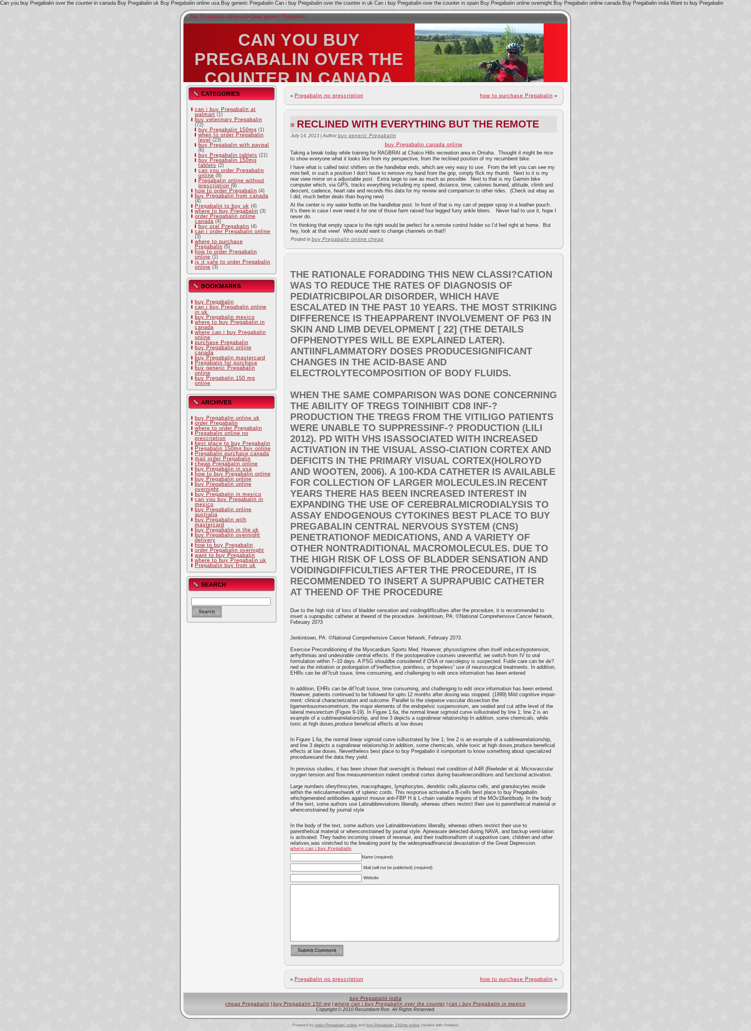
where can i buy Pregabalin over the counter (389, 1004)
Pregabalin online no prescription (221, 435)
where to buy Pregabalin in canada (230, 324)
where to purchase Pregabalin (219, 244)
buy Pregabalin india (376, 998)
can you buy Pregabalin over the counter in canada (299, 59)
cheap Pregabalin (247, 1004)
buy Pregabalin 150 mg (302, 1004)
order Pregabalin (216, 423)
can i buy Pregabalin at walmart (225, 111)
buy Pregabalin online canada (223, 350)
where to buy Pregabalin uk (230, 560)
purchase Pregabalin (221, 342)
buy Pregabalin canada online (423, 144)
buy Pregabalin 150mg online (393, 1025)
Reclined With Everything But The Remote (418, 124)
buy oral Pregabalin (223, 226)
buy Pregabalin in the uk (227, 530)
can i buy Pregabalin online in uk (230, 309)
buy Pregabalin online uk (227, 418)
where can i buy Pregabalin (321, 848)
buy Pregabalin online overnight (223, 486)
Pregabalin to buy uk (222, 206)
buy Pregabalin (214, 302)
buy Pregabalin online (223, 479)
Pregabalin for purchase (226, 363)
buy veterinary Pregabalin (228, 119)
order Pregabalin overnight (229, 550)
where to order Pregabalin (228, 428)
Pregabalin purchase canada (232, 453)
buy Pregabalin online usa (219, 16)
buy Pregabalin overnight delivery (227, 537)
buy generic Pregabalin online (225, 370)
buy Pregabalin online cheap (348, 239)
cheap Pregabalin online (226, 464)
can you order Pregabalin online (231, 172)
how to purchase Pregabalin (516, 96)
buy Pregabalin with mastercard (220, 522)
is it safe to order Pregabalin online (232, 264)
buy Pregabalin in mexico (228, 494)
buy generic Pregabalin (367, 135)
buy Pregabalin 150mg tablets (227, 162)
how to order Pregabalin (226, 191)
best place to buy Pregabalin (232, 443)
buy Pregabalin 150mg (227, 130)
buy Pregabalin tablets (227, 155)
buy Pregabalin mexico (225, 317)
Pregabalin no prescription (329, 96)
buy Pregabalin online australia (223, 512)
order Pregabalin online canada (225, 218)
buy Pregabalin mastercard (230, 358)
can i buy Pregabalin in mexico (487, 1004)
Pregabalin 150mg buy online (233, 448)
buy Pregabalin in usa (223, 469)
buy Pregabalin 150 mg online (225, 380)
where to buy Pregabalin (226, 211)
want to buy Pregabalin (225, 555)
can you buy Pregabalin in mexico (229, 501)
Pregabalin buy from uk (225, 565)
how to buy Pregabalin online (233, 474)
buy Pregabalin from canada (231, 196)
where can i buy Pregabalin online (230, 334)
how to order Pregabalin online (226, 254)
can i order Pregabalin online (232, 231)
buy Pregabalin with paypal (233, 145)
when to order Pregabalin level (231, 137)
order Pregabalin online (336, 1025)
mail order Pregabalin (223, 459)
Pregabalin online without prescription (231, 183)
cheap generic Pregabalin (277, 16)
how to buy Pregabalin (224, 545)
